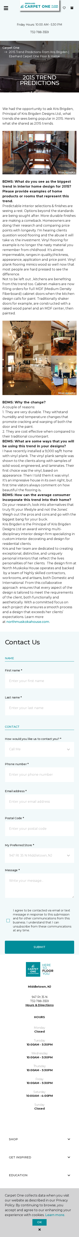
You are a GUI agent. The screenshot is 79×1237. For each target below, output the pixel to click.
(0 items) (71, 8)
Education (18, 1175)
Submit (39, 947)
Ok (39, 1222)
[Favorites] (64, 8)
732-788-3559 (39, 32)
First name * (13, 670)
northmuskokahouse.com (27, 622)
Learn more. (55, 1215)
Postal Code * (14, 818)
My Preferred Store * (19, 845)
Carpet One (10, 48)
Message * (12, 870)
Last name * (13, 697)
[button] (39, 749)
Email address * (16, 791)
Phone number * (17, 764)
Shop (13, 1139)
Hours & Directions (40, 1005)
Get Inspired (20, 1157)
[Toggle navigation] (6, 8)
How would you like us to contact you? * (33, 738)
